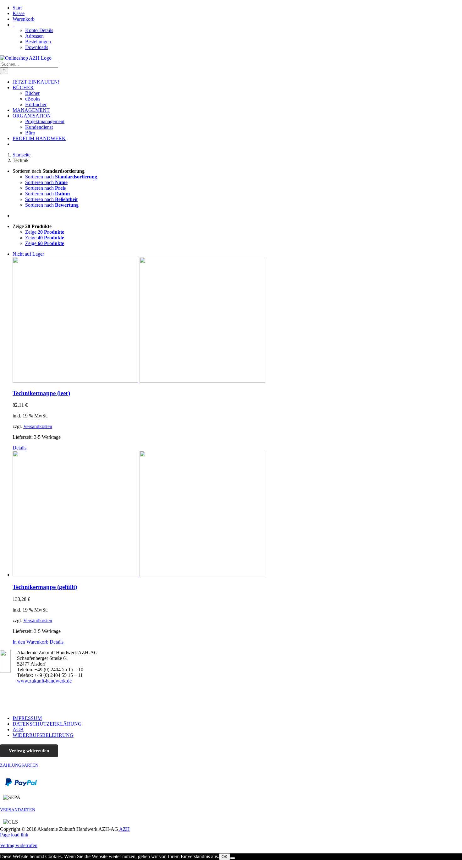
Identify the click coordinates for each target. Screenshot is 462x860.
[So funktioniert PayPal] (21, 784)
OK (225, 856)
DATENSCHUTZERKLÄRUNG (47, 724)
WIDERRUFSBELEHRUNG (43, 735)
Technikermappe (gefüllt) (45, 587)
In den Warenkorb (30, 642)
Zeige (44, 232)
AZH (124, 829)
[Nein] (232, 858)
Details (19, 447)
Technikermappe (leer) (41, 393)
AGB (18, 729)
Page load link (14, 834)
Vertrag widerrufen (29, 750)
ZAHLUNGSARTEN (19, 765)
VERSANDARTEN (17, 810)
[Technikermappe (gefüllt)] (237, 514)
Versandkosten (37, 426)
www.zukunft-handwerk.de (44, 680)
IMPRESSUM (27, 718)
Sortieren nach (61, 176)
